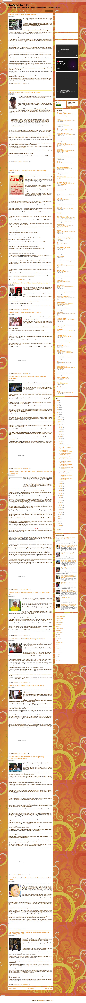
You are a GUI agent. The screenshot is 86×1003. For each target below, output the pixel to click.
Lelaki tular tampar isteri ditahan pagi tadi (64, 168)
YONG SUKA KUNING (61, 318)
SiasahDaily (58, 656)
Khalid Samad (60, 280)
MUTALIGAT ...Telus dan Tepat (63, 182)
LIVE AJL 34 (59, 252)
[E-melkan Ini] (9, 16)
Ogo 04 (60, 509)
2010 (58, 414)
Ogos (59, 424)
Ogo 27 (60, 433)
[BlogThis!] (10, 16)
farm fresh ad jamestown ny (62, 387)
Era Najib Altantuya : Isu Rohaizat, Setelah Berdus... (66, 476)
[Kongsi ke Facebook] (12, 16)
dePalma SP (59, 212)
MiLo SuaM (59, 235)
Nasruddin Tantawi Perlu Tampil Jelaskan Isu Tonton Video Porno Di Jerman (69, 568)
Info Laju (59, 371)
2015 (58, 405)
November (60, 419)
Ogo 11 (60, 497)
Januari (59, 527)
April (59, 521)
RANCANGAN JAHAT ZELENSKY (63, 199)
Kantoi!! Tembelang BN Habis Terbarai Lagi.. (65, 392)
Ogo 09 (60, 500)
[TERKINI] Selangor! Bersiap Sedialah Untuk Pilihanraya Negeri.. (68, 583)
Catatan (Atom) (32, 992)
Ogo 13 (60, 493)
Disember (60, 417)
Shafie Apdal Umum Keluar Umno (63, 378)
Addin (58, 391)
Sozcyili (58, 154)
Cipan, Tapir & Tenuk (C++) (62, 133)
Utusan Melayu (59, 660)
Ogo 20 (60, 481)
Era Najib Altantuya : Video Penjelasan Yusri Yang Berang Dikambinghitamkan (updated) (26, 757)
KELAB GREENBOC (19, 4)
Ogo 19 (60, 483)
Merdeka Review (59, 632)
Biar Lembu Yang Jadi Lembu (63, 247)
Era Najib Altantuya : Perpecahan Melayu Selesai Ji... (65, 465)
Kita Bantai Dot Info (61, 339)
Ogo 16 (60, 488)
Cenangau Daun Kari (61, 307)
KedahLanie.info (60, 285)
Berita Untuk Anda (61, 323)
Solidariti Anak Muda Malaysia (63, 216)
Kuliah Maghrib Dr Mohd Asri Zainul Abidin (64, 336)
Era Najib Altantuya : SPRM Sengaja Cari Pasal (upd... (66, 471)
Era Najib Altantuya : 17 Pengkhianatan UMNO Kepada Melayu (27, 170)
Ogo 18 (60, 485)
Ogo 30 (60, 427)
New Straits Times (59, 642)
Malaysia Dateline (59, 616)
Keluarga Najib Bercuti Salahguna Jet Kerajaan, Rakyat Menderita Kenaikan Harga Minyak (68, 576)
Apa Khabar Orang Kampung (63, 167)
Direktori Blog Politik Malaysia (63, 296)
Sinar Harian (58, 638)
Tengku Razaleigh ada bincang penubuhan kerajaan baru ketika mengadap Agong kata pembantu (65, 238)
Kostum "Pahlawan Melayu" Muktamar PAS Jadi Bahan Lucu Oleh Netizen (68, 553)
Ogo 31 (60, 426)
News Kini (58, 654)
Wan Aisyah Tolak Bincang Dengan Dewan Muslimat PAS (68, 538)
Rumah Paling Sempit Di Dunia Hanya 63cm (65, 129)
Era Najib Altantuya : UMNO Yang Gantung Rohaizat (24, 92)
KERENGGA (59, 119)
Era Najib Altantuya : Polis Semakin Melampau (22, 14)
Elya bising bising (61, 302)
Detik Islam (59, 207)
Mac (59, 523)
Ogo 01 (60, 514)
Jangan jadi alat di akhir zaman (62, 173)
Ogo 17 (60, 486)
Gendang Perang (60, 355)
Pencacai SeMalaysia (61, 345)
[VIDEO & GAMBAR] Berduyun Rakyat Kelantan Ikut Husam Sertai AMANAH (68, 605)
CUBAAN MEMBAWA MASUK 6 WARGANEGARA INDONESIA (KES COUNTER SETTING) (66, 157)
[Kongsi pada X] (11, 16)
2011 (58, 412)
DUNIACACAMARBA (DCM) (62, 377)
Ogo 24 (60, 438)
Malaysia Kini (58, 620)
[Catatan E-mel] (28, 83)
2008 (58, 529)
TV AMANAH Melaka (61, 335)
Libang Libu (59, 274)
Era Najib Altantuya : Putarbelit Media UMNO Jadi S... (65, 462)
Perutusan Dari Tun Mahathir (62, 243)
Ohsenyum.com (60, 128)
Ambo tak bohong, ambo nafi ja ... (63, 271)
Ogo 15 (60, 490)
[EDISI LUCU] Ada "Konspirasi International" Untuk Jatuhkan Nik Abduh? (69, 591)
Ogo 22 (60, 441)
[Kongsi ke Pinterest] (13, 16)
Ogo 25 (60, 436)
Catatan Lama (48, 988)
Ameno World (60, 202)
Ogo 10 (60, 498)
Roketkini (57, 626)
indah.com (59, 193)
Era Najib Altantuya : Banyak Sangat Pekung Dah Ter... (66, 468)
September (60, 422)
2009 (58, 416)
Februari (60, 525)
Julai (59, 516)
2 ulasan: (24, 928)
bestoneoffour (60, 264)
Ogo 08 (60, 502)
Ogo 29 (60, 429)
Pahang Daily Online (61, 112)
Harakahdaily (58, 630)
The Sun (57, 646)
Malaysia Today (59, 652)
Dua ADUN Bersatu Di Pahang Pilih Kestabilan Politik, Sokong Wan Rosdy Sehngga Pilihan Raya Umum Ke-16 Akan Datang (66, 114)
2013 (58, 409)
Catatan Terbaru (12, 988)
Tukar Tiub (59, 198)
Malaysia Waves (60, 224)
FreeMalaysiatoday (59, 622)
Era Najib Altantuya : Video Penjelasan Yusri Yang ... (64, 473)
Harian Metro (58, 650)
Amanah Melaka (60, 256)
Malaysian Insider (59, 618)
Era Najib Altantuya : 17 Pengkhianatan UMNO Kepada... (66, 451)
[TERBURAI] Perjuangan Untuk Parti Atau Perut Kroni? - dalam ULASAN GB (69, 546)
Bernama (57, 644)
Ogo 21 (60, 443)
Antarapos (58, 634)
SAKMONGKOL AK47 (61, 124)
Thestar (57, 658)
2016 (58, 404)
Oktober (60, 421)
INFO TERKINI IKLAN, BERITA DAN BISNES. (66, 137)
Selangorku (58, 636)
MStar (57, 640)
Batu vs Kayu (60, 242)
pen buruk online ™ (61, 270)
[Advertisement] (30, 87)
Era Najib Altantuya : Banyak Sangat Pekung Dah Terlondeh (26, 639)
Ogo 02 (60, 512)
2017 (58, 402)
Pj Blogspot (59, 172)
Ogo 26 (60, 434)
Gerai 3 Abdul (60, 386)
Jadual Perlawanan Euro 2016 (62, 383)
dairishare (59, 161)
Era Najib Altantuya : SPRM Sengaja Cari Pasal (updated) (26, 685)
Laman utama (31, 988)
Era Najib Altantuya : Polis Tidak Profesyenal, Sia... (65, 479)
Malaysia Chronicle (59, 628)
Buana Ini (59, 230)
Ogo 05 (60, 507)
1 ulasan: (24, 753)
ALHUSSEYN (59, 290)
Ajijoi (58, 361)
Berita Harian (58, 648)
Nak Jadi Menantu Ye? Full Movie (63, 346)
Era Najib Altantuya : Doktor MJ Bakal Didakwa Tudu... (65, 454)
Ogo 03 (60, 511)
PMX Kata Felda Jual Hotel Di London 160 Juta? (66, 134)
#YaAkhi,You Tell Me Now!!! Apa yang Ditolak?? (65, 261)
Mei (59, 520)
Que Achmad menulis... (62, 143)
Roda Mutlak (59, 350)
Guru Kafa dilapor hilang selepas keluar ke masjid (66, 120)
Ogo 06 (60, 505)
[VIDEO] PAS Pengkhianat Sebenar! (68, 597)
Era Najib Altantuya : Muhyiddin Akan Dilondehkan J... (66, 459)
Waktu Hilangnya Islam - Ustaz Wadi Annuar (65, 208)
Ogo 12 (60, 495)
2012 (58, 410)
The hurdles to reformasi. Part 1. (63, 125)
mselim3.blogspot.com (62, 366)
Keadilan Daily (58, 624)
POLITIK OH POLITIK (61, 248)
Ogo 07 (60, 504)
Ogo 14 (60, 492)
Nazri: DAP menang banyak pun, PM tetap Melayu (66, 194)
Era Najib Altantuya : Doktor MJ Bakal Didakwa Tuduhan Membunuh (29, 283)
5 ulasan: (25, 83)
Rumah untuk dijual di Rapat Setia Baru (64, 362)
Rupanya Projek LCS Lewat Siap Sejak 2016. (65, 203)
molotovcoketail (41, 1000)
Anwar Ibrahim (60, 188)
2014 (58, 407)
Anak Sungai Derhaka (61, 176)
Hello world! (59, 213)
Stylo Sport (59, 382)
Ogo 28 (60, 431)
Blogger (52, 1000)
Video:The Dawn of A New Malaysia (63, 281)
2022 (58, 400)
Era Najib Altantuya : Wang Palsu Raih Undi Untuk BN (24, 312)
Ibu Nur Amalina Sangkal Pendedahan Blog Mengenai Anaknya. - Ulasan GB (68, 561)
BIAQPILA (59, 251)
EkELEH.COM (60, 149)
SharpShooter (60, 312)
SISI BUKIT (59, 260)
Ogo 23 (60, 439)
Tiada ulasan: (25, 161)
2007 (58, 530)
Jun (59, 518)
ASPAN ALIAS (60, 329)
